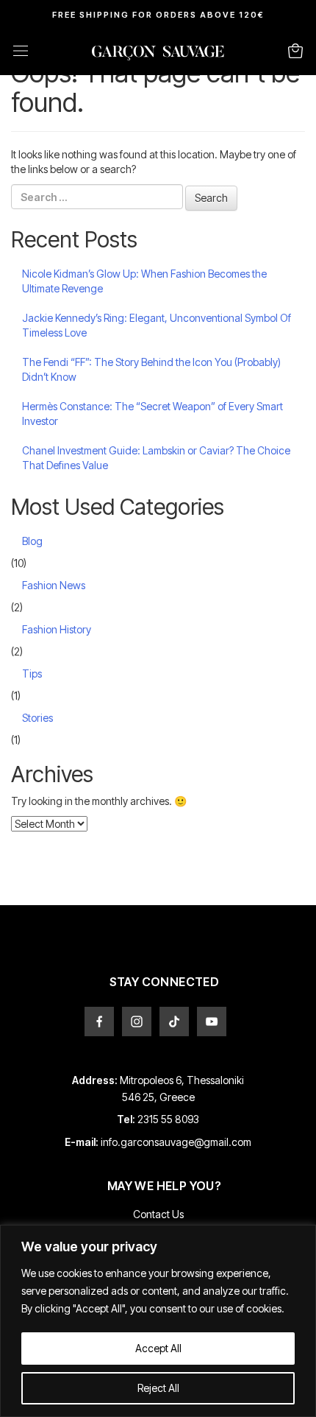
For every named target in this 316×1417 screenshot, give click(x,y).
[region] (158, 1321)
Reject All (158, 1388)
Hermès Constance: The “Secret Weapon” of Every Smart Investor (152, 413)
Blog (32, 541)
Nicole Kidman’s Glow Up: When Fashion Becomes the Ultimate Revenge (144, 281)
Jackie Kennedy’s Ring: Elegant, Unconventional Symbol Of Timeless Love (156, 325)
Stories (37, 717)
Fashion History (56, 629)
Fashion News (53, 585)
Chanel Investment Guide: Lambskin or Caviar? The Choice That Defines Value (156, 457)
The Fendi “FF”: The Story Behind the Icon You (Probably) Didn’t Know (151, 369)
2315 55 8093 (168, 1119)
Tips (32, 673)
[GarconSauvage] (157, 56)
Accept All (158, 1348)
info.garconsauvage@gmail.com (176, 1142)
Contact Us (158, 1214)
